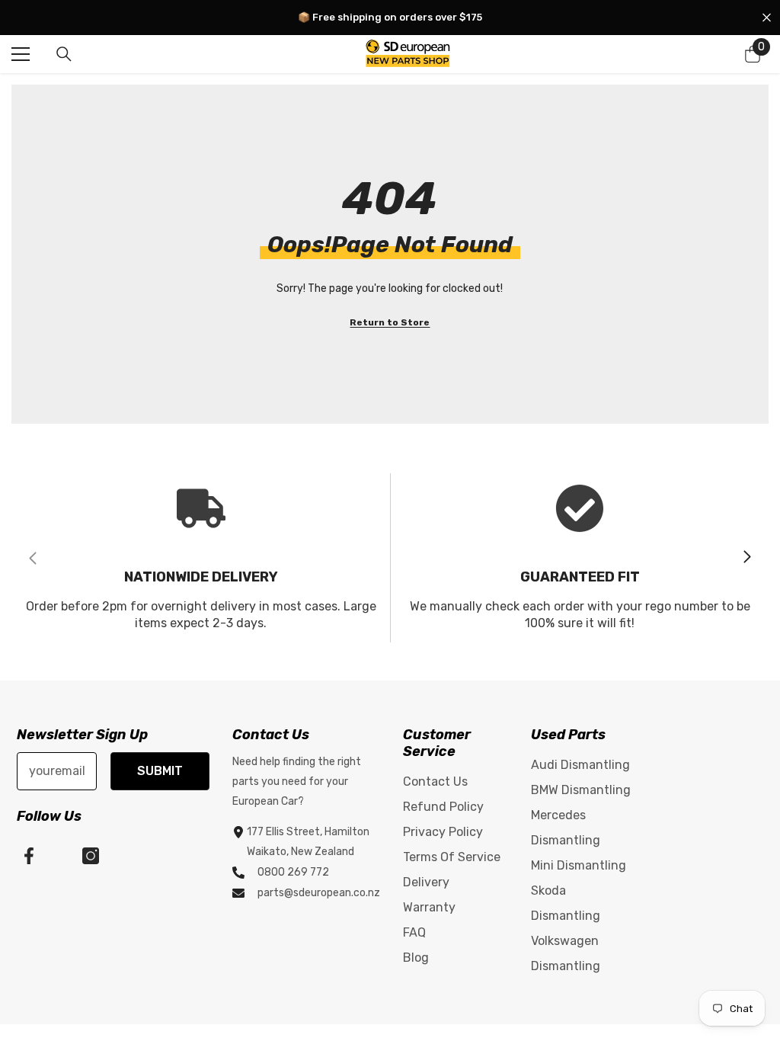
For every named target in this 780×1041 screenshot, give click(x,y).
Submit (160, 771)
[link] (200, 557)
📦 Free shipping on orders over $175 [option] (390, 17)
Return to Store (390, 322)
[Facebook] (29, 856)
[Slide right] (746, 558)
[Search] (64, 54)
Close (766, 18)
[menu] (20, 54)
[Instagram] (91, 856)
